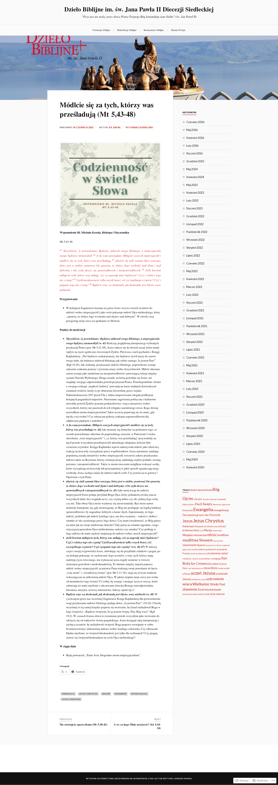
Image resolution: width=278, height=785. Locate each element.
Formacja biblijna (101, 30)
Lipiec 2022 (193, 255)
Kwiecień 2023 (195, 192)
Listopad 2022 (195, 224)
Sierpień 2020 (194, 436)
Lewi (202, 530)
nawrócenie (189, 544)
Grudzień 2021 (195, 310)
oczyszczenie (210, 545)
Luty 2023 (192, 200)
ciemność (213, 499)
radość (224, 553)
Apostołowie (205, 489)
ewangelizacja (221, 510)
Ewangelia (68, 694)
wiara (187, 584)
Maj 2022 (192, 271)
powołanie (222, 549)
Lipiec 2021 (193, 349)
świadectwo (187, 594)
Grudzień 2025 (195, 161)
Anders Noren (183, 778)
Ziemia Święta (178, 30)
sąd (189, 568)
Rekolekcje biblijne (127, 30)
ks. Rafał (115, 127)
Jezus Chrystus (88, 694)
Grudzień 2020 (195, 404)
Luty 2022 (192, 294)
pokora (202, 549)
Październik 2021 (196, 326)
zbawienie (189, 589)
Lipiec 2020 (193, 443)
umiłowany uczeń (198, 579)
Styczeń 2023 (194, 208)
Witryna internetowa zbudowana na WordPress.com (119, 778)
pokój (208, 549)
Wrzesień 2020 (195, 428)
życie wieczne (217, 593)
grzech (200, 514)
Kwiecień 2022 (195, 279)
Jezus (187, 520)
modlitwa (223, 535)
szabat (215, 563)
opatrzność (186, 549)
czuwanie (221, 499)
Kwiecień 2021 (195, 373)
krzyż (223, 526)
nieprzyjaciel (139, 694)
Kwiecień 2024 (195, 177)
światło (201, 594)
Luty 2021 (192, 388)
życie (206, 594)
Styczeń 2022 (194, 302)
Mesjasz (187, 535)
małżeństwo (217, 530)
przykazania (214, 553)
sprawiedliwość (205, 559)
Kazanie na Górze (204, 526)
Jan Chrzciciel (212, 514)
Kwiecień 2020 (195, 467)
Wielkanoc (201, 584)
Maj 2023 (192, 185)
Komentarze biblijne (154, 30)
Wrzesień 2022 (195, 239)
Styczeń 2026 (194, 153)
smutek (195, 559)
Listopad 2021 (195, 318)
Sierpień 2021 (194, 342)
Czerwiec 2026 (195, 122)
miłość (106, 694)
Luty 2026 (192, 145)
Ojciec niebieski (71, 699)
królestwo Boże (190, 530)
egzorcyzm (226, 504)
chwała (206, 499)
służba (220, 568)
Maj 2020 (192, 459)
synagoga (216, 558)
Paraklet (194, 549)
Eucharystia (187, 510)
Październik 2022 (196, 232)
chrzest (198, 499)
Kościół (216, 526)
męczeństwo (218, 541)
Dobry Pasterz (188, 504)
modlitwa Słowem (197, 540)
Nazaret (201, 545)
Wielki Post (217, 584)
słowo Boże (210, 568)
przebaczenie (201, 553)
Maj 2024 (192, 169)
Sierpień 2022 (194, 247)
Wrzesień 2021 (195, 334)
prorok (192, 553)
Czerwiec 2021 (195, 357)
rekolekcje (186, 559)
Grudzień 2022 (195, 216)
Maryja (208, 530)
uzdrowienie (215, 579)
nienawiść (121, 694)
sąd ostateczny (197, 568)
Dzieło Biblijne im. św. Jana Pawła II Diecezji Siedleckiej (139, 9)
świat (195, 594)
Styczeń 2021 (194, 396)
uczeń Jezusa (203, 573)
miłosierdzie (200, 535)
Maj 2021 (192, 365)
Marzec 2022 (194, 287)
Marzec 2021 (194, 381)
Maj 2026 (192, 130)
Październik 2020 (196, 420)
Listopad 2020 (195, 412)
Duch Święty (203, 504)
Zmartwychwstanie (209, 589)
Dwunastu (217, 504)
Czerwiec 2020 (195, 451)
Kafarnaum (188, 526)
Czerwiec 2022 (195, 263)
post (214, 549)
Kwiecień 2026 (195, 137)
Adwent (193, 489)
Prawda (186, 553)
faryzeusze (189, 515)
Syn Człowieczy (201, 563)
